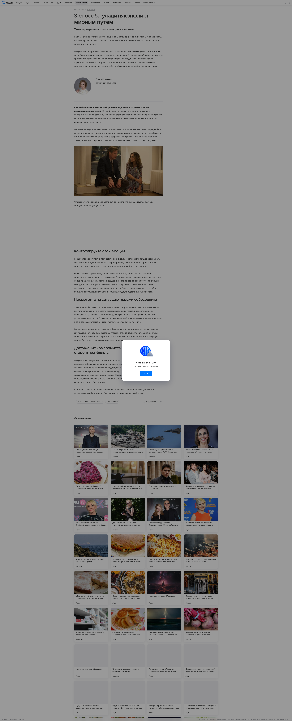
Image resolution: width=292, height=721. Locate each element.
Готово (146, 373)
